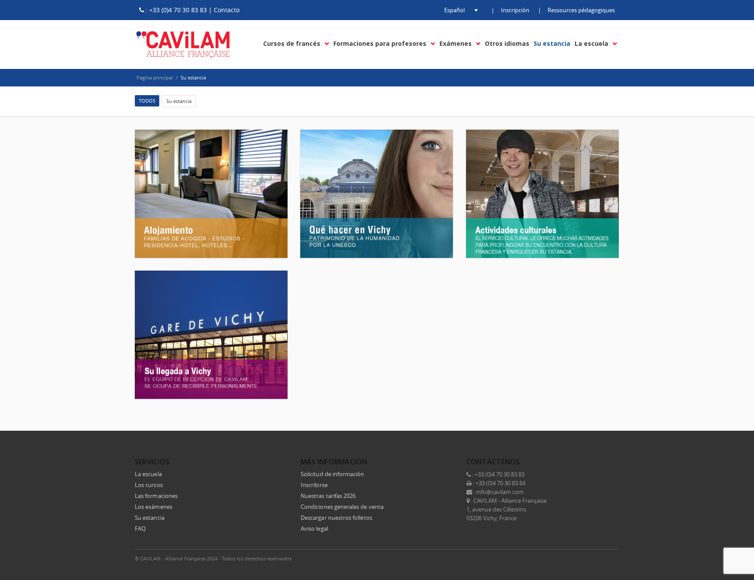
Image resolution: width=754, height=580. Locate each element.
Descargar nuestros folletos (336, 518)
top (736, 562)
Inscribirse (314, 485)
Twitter (555, 558)
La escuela (148, 474)
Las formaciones (156, 496)
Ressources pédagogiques (581, 10)
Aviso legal (314, 528)
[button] (454, 10)
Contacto (227, 10)
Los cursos (149, 485)
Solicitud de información (332, 474)
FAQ (140, 528)
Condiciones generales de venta (342, 507)
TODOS (147, 100)
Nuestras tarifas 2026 (328, 496)
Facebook (537, 558)
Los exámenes (153, 507)
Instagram (592, 558)
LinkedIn (574, 558)
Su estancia (179, 101)
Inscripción (515, 10)
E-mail (610, 558)
